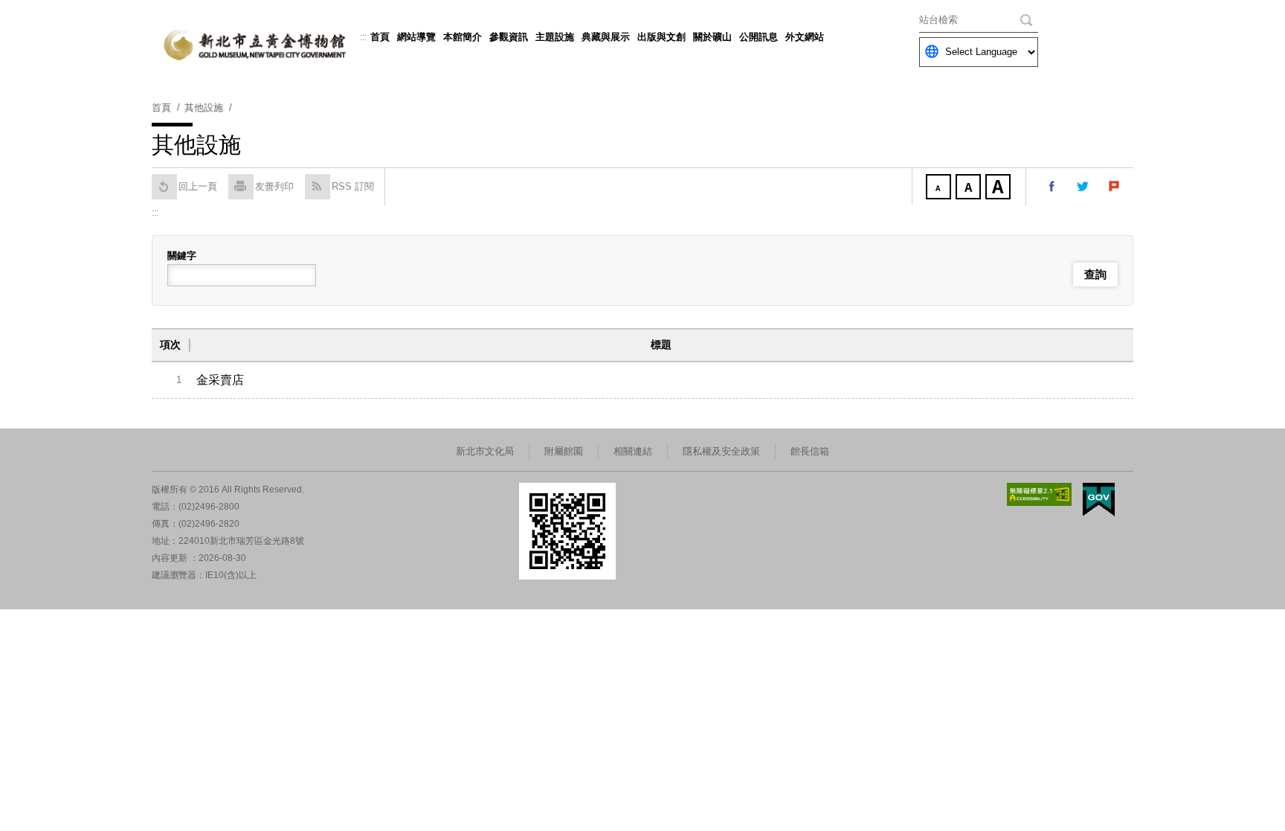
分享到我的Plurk (1114, 186)
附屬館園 (563, 451)
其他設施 (203, 107)
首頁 (380, 36)
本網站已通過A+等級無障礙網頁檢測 (1039, 494)
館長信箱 (809, 451)
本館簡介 (462, 36)
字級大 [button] (999, 188)
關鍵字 (181, 255)
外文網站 (804, 36)
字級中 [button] (969, 188)
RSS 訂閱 (353, 186)
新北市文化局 (485, 451)
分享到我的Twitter (1083, 186)
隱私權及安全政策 (721, 451)
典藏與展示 (606, 36)
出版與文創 (661, 36)
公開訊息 (758, 36)
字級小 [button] (940, 188)
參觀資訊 (508, 36)
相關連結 (632, 451)
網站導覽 (416, 36)
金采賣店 (220, 379)
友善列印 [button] (274, 186)
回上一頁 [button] (197, 186)
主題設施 (554, 36)
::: (363, 37)
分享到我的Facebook (1052, 186)
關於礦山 (712, 36)
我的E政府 (1099, 499)
